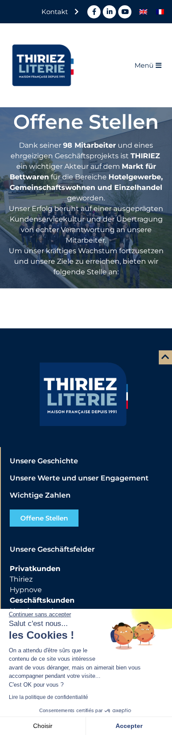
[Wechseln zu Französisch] (160, 12)
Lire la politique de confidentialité (48, 697)
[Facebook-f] (94, 11)
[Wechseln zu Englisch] (143, 12)
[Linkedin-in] (109, 11)
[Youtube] (124, 11)
